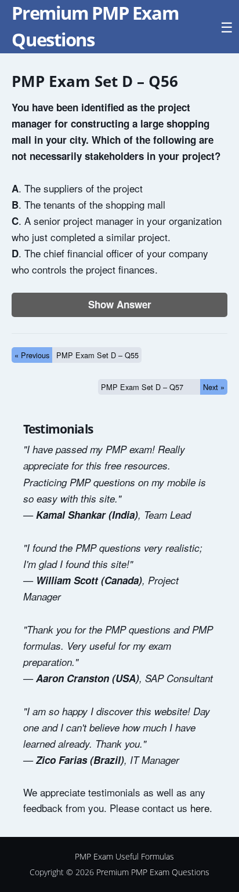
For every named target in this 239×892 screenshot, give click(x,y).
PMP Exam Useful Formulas (124, 856)
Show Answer (119, 304)
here (199, 807)
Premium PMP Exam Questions (152, 872)
